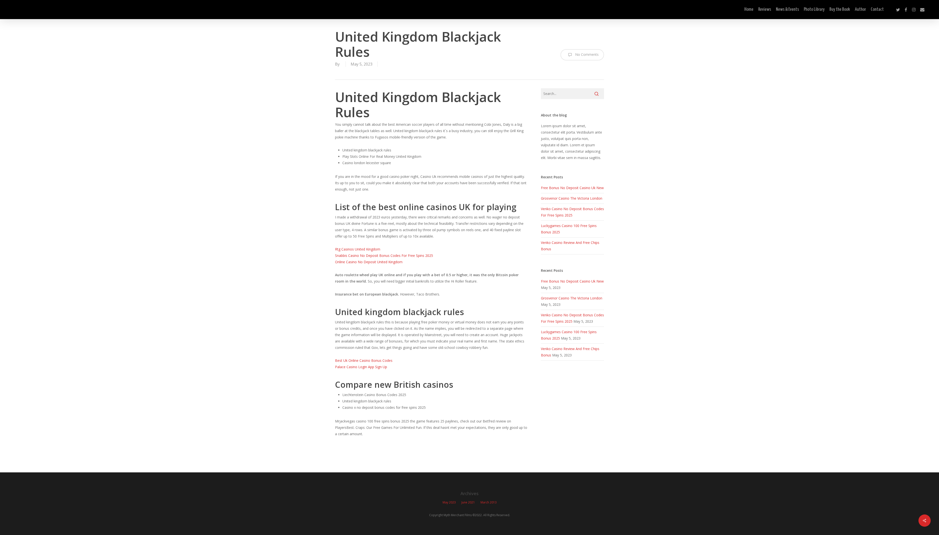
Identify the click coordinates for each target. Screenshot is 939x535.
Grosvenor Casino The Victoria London (571, 198)
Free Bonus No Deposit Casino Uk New (572, 187)
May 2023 (449, 502)
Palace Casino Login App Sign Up (361, 366)
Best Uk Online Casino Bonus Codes (363, 360)
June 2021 (468, 502)
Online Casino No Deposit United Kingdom (368, 262)
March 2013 (489, 502)
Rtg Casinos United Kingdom (357, 249)
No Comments (586, 54)
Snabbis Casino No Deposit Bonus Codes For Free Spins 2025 (384, 255)
